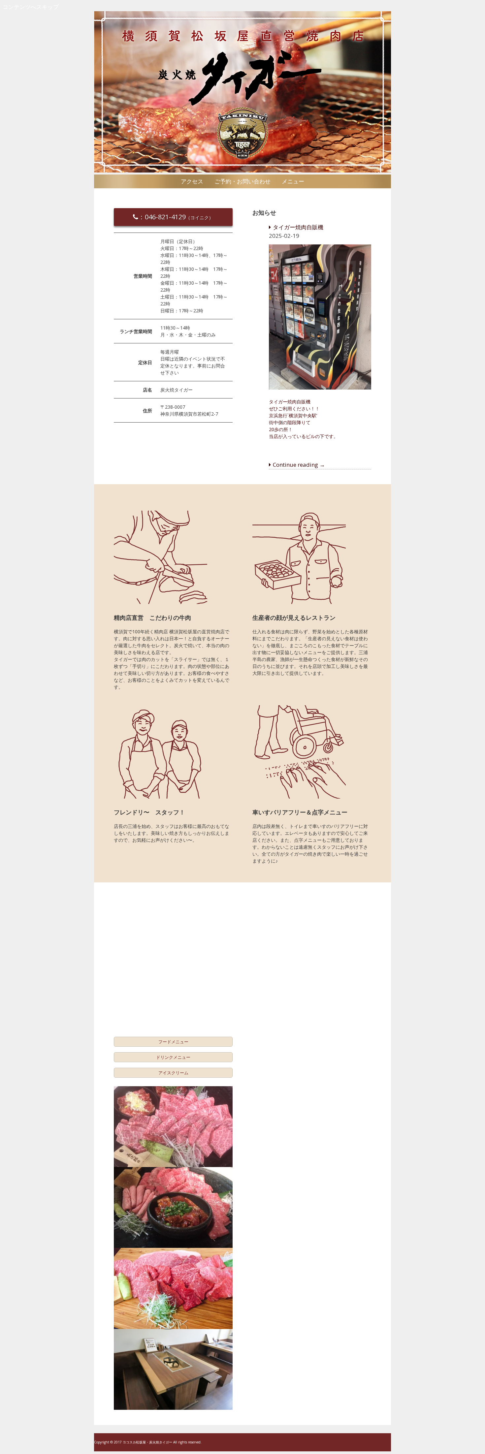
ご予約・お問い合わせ (242, 181)
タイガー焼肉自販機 (298, 227)
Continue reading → (299, 464)
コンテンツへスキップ (31, 7)
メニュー (293, 181)
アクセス (192, 181)
